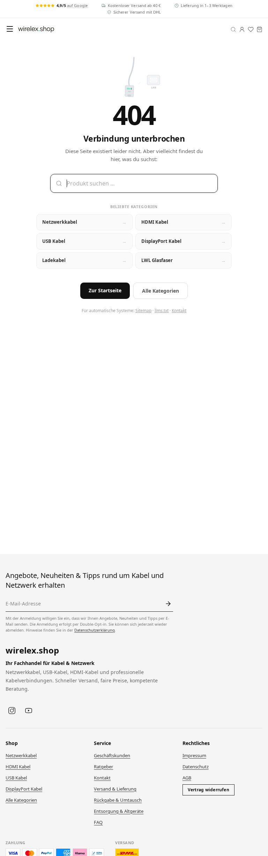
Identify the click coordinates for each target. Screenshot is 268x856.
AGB (187, 778)
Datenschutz (196, 766)
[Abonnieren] (168, 604)
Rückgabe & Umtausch (118, 800)
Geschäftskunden (112, 755)
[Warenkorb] (259, 29)
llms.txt (162, 311)
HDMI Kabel (18, 766)
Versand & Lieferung (115, 789)
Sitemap (143, 311)
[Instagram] (12, 710)
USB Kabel (16, 778)
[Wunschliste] (251, 29)
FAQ (98, 822)
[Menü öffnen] (9, 28)
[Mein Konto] (242, 29)
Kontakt (179, 311)
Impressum (194, 755)
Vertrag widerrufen (208, 790)
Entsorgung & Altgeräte (118, 811)
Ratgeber (103, 766)
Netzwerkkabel (21, 755)
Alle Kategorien (160, 290)
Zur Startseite (105, 290)
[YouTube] (28, 710)
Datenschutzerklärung (94, 630)
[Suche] (233, 29)
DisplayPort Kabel (24, 789)
